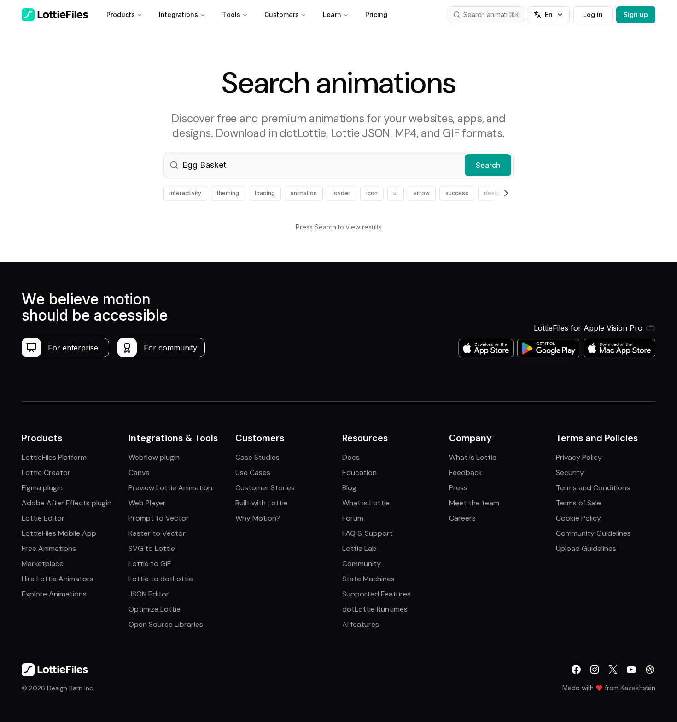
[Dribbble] (649, 669)
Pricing (376, 14)
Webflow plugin (154, 457)
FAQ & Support (367, 533)
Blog (349, 488)
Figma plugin (42, 488)
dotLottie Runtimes (375, 609)
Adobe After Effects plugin (66, 503)
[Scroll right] (495, 193)
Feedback (465, 472)
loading (265, 192)
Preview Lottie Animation (170, 488)
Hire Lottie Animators (57, 579)
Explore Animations (54, 594)
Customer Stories (265, 488)
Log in (593, 14)
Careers (462, 518)
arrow (422, 192)
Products (120, 14)
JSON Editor (148, 594)
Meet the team (474, 503)
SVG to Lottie (151, 548)
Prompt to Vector (158, 518)
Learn (332, 14)
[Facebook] (576, 669)
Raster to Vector (157, 533)
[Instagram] (594, 669)
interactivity (185, 192)
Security (570, 472)
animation (304, 192)
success (456, 192)
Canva (139, 472)
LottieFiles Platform (54, 457)
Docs (351, 457)
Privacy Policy (579, 457)
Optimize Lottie (154, 609)
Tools (231, 14)
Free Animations (49, 548)
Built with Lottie (261, 503)
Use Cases (252, 472)
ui (395, 192)
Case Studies (257, 457)
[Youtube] (631, 669)
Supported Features (376, 594)
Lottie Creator (46, 472)
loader (341, 192)
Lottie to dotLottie (160, 579)
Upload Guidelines (586, 548)
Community (361, 563)
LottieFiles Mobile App (59, 533)
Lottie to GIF (149, 563)
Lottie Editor (43, 518)
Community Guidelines (593, 533)
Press (458, 488)
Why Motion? (257, 518)
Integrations (178, 14)
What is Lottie (366, 503)
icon (372, 192)
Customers (281, 14)
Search (488, 165)
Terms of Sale (578, 503)
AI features (360, 624)
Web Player (147, 503)
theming (228, 192)
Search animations (491, 14)
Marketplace (43, 563)
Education (359, 472)
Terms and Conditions (593, 488)
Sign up (636, 14)
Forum (352, 518)
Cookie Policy (578, 518)
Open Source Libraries (165, 624)
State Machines (368, 579)
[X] (613, 669)
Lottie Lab (359, 548)
